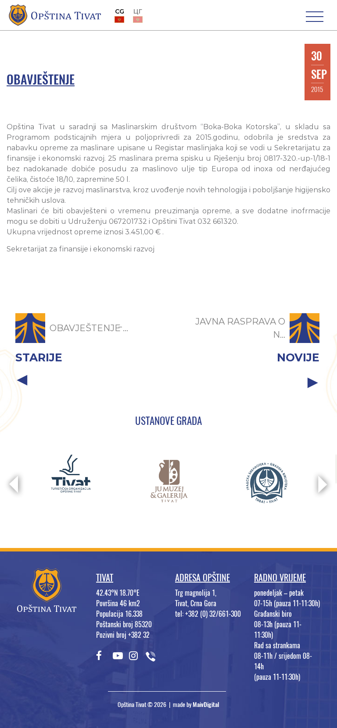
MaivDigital (206, 704)
